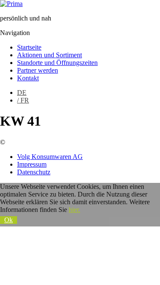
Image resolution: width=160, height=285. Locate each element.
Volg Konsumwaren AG (50, 156)
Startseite (29, 47)
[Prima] (11, 3)
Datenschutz (33, 172)
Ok (8, 219)
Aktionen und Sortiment (49, 55)
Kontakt (28, 78)
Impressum (32, 164)
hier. (74, 209)
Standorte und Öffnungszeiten (57, 62)
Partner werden (37, 70)
